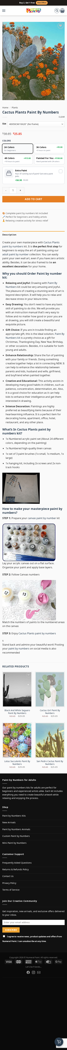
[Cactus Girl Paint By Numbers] (50, 689)
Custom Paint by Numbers (16, 836)
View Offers (41, 3)
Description (9, 234)
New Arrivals (9, 822)
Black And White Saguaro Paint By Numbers (17, 711)
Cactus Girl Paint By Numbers (50, 711)
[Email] (38, 972)
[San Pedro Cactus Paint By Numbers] (50, 740)
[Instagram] (33, 972)
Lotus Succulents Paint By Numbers (17, 762)
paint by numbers (18, 648)
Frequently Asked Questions (17, 862)
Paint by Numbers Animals (16, 829)
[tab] (33, 234)
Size (4, 124)
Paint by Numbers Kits (14, 815)
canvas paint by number (42, 518)
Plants (15, 107)
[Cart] (62, 10)
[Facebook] (28, 972)
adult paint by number (15, 254)
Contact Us (8, 876)
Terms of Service (10, 889)
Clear (62, 117)
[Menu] (5, 10)
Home (5, 107)
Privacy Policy (9, 883)
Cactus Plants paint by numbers (26, 431)
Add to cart (33, 199)
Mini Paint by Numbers (14, 842)
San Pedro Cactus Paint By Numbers (50, 762)
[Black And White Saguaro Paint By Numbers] (17, 689)
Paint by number (49, 273)
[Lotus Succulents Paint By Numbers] (17, 740)
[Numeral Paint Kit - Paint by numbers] (33, 10)
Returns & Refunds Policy (15, 869)
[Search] (56, 10)
